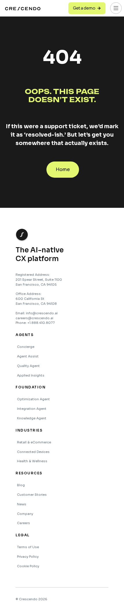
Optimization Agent (33, 399)
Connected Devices (33, 452)
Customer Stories (32, 495)
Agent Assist (28, 356)
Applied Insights (30, 375)
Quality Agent (28, 366)
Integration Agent (31, 409)
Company (25, 514)
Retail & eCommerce (34, 442)
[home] (23, 8)
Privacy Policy (28, 557)
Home (63, 169)
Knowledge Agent (31, 418)
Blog (21, 485)
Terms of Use (28, 547)
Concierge (25, 347)
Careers (23, 523)
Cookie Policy (28, 566)
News (21, 504)
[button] (116, 8)
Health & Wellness (32, 461)
